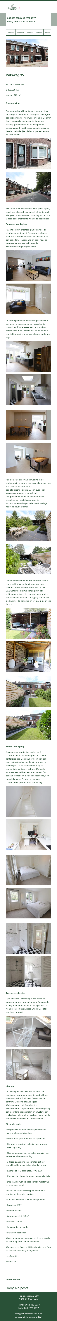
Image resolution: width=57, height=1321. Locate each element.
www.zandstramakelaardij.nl (28, 1317)
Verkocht (47, 32)
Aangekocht (39, 32)
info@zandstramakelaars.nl (21, 21)
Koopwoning (11, 32)
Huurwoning (20, 32)
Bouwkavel (30, 32)
